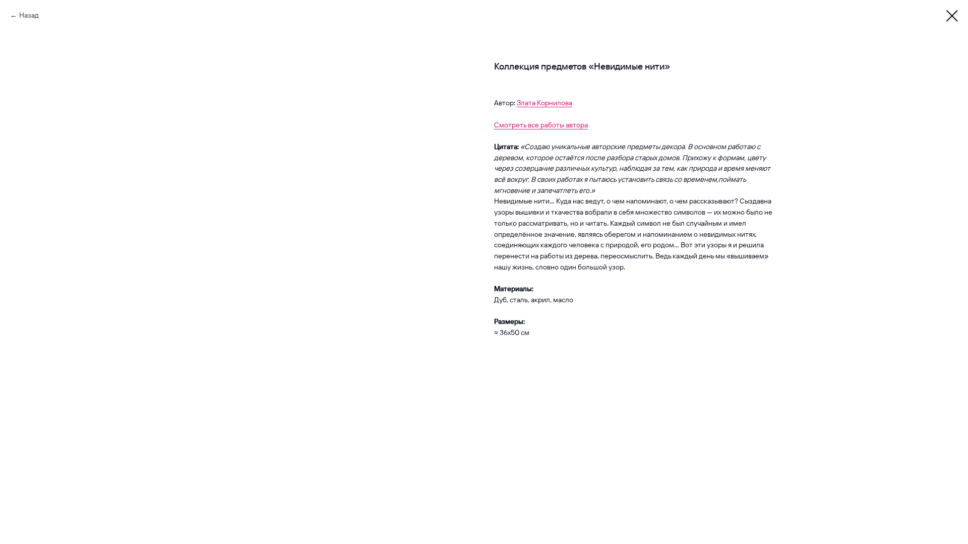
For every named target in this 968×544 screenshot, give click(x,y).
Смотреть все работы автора (541, 124)
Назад (29, 15)
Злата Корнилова (544, 102)
